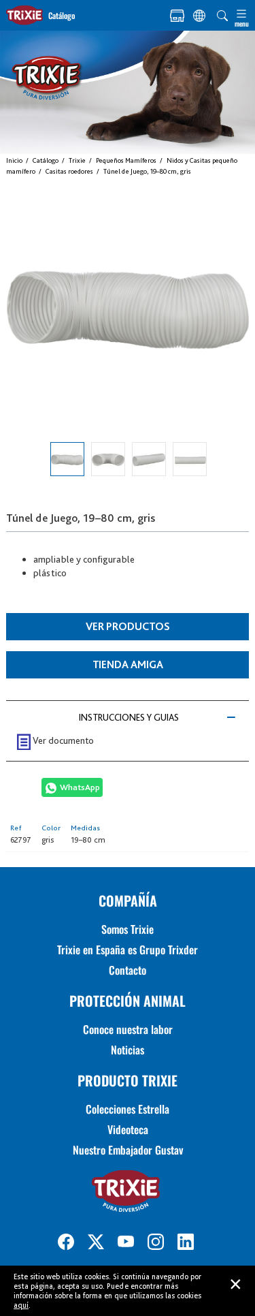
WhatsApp (80, 787)
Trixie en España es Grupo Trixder (127, 949)
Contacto (127, 970)
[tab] (127, 717)
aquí (21, 1305)
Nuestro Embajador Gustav (128, 1150)
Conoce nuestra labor (128, 1029)
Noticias (127, 1049)
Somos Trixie (127, 929)
